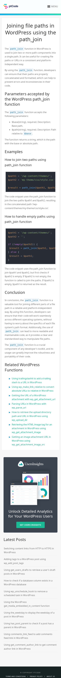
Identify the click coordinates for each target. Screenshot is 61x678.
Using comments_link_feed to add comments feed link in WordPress (28, 636)
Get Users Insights (30, 525)
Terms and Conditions (16, 676)
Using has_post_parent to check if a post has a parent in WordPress (29, 625)
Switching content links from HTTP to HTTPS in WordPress (29, 550)
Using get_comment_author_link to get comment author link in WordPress (30, 646)
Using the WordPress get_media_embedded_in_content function (27, 603)
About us (51, 676)
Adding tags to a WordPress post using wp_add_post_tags (25, 561)
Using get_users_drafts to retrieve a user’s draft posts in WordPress (29, 571)
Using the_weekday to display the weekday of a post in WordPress (29, 614)
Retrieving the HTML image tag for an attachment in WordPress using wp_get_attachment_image (32, 428)
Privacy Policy (36, 676)
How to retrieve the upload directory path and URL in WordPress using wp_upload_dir (31, 416)
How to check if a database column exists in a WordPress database (28, 582)
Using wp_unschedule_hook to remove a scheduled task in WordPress (25, 593)
